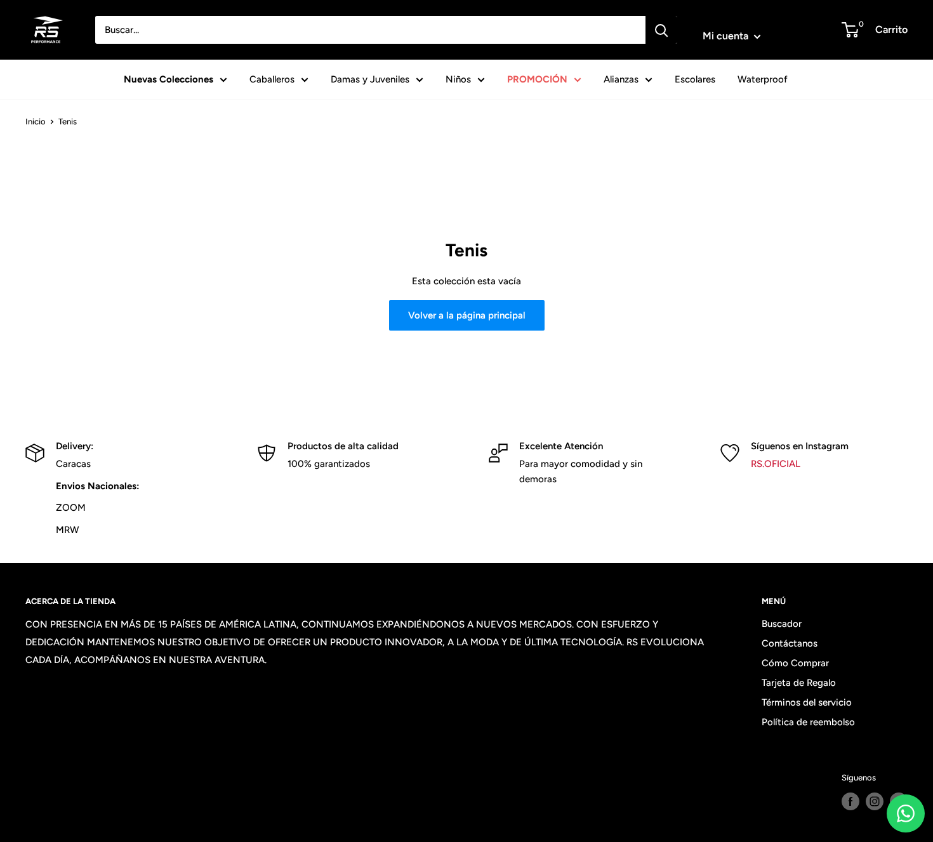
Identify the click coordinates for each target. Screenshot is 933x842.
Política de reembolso (808, 722)
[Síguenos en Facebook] (850, 801)
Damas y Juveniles (370, 79)
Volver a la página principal (467, 315)
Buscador (782, 623)
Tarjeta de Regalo (799, 682)
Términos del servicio (807, 702)
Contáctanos (789, 643)
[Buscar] (661, 30)
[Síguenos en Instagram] (874, 801)
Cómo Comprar (795, 663)
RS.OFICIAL (775, 464)
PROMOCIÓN (537, 79)
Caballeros (271, 79)
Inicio (35, 121)
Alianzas (621, 79)
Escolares (695, 79)
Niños (458, 79)
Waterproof (763, 79)
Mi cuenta (727, 36)
